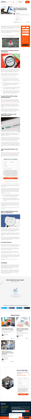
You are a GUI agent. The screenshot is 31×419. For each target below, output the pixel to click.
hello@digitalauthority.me (4, 412)
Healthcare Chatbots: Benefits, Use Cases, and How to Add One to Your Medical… (22, 329)
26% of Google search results (14, 152)
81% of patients (9, 244)
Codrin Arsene (6, 334)
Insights (21, 403)
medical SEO (6, 28)
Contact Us (27, 2)
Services (15, 403)
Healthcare (18, 6)
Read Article (3, 338)
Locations (29, 403)
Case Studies (13, 1)
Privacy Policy (19, 392)
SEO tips (10, 32)
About (23, 403)
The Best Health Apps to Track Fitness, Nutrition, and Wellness (8, 329)
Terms (22, 392)
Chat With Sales (26, 417)
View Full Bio (20, 19)
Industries (26, 403)
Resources (12, 403)
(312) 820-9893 (2, 411)
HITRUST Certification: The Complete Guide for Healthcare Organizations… (8, 352)
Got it (20, 417)
